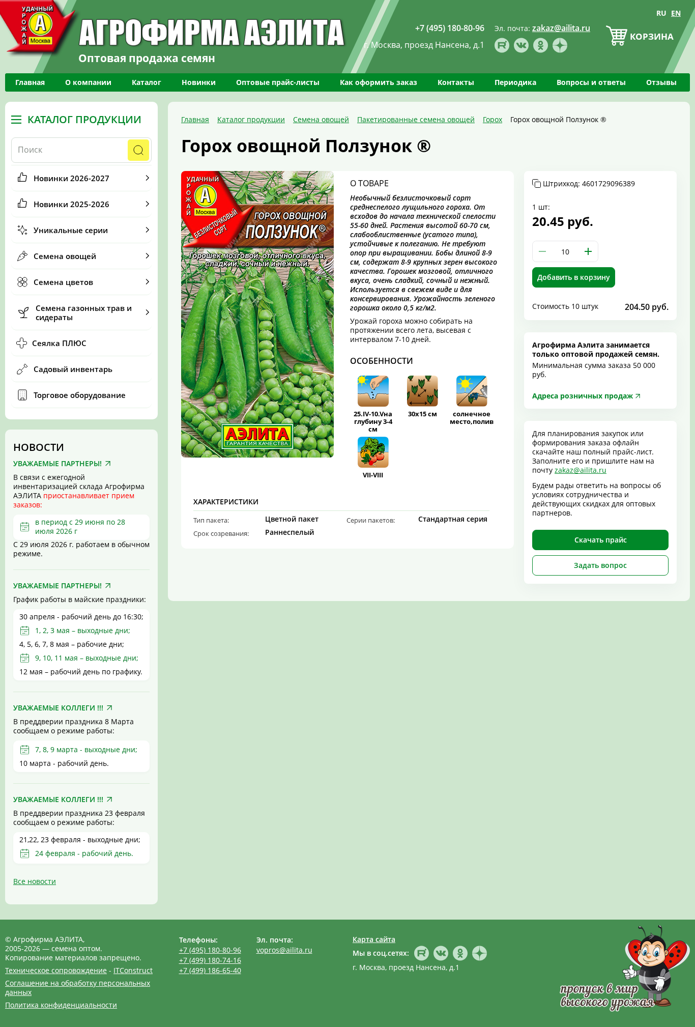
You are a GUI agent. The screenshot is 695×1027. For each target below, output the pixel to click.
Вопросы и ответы (591, 82)
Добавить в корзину (573, 277)
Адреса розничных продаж (582, 396)
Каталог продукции (84, 119)
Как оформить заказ (378, 82)
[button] (588, 251)
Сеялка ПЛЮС (59, 343)
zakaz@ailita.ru (580, 470)
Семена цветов (63, 282)
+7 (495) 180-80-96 (210, 950)
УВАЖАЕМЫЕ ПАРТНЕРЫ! (57, 463)
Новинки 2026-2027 (71, 178)
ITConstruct (133, 970)
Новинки (199, 82)
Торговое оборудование (80, 395)
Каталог (146, 82)
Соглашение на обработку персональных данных (77, 987)
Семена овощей (65, 256)
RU (661, 13)
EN (676, 13)
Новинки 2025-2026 (71, 204)
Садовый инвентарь (73, 369)
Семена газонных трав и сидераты (84, 312)
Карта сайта (374, 939)
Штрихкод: (589, 183)
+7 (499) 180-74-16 (210, 960)
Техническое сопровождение (56, 970)
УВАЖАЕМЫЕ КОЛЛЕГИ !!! (58, 707)
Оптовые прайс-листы (278, 82)
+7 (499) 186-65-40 (210, 970)
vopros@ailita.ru (284, 950)
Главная (30, 82)
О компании (88, 82)
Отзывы (661, 82)
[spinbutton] (565, 251)
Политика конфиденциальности (61, 1005)
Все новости (34, 881)
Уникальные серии (71, 230)
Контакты (456, 82)
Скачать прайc (600, 540)
